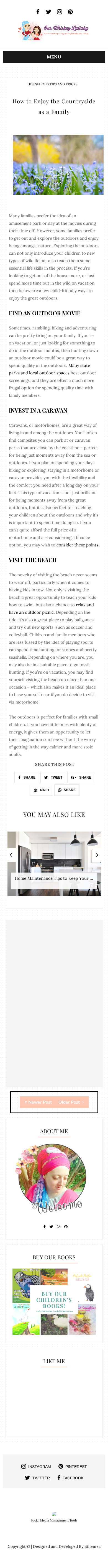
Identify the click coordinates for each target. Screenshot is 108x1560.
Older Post (69, 1102)
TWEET (56, 777)
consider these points (77, 545)
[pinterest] (70, 11)
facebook (73, 1478)
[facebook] (38, 11)
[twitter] (48, 11)
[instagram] (59, 11)
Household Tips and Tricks (52, 84)
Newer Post (40, 1102)
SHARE (29, 777)
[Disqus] (54, 1016)
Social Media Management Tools (54, 1520)
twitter (41, 1478)
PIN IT (44, 790)
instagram (39, 1466)
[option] (54, 866)
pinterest (76, 1466)
